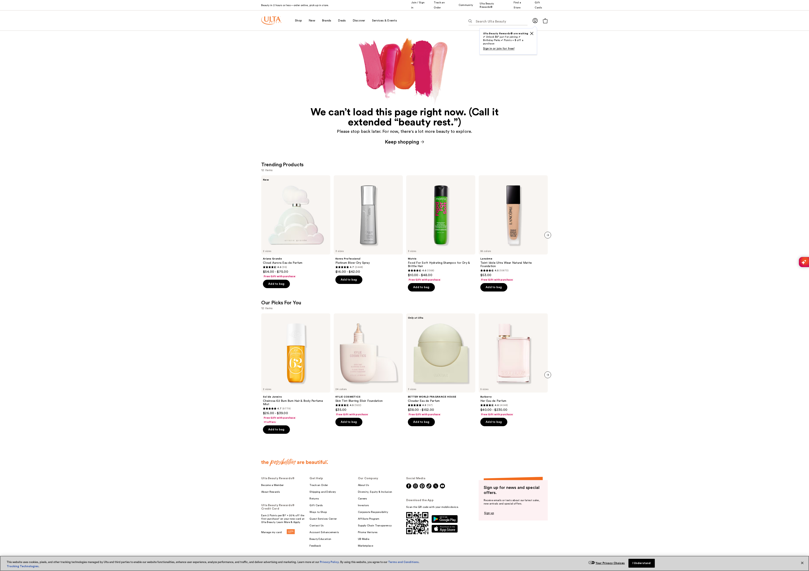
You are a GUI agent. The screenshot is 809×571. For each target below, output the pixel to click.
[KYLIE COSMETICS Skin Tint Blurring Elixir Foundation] (368, 364)
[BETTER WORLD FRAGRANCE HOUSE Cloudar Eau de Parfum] (440, 364)
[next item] (547, 235)
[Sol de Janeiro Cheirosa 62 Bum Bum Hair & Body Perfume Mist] (295, 368)
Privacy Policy (329, 562)
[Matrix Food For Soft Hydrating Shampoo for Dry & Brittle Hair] (440, 228)
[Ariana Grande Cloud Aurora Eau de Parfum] (295, 226)
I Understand (641, 563)
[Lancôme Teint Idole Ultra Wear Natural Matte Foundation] (513, 228)
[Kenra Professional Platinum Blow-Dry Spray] (368, 224)
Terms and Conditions (403, 562)
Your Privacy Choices (610, 563)
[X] (531, 33)
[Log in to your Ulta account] (535, 20)
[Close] (802, 563)
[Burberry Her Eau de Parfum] (513, 364)
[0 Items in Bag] (545, 21)
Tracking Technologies (23, 566)
